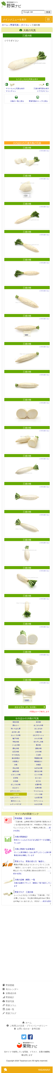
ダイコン (25, 24)
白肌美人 (16, 761)
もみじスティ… (15, 797)
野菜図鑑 (10, 985)
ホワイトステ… (15, 791)
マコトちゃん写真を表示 (15, 88)
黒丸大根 (16, 748)
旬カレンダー (12, 989)
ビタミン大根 (15, 774)
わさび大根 (38, 804)
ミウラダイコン (43, 91)
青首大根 (16, 722)
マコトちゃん (38, 791)
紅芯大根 (16, 751)
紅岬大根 (38, 787)
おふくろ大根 (15, 735)
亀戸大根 (16, 738)
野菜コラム (11, 1005)
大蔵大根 (38, 732)
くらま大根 (16, 745)
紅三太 (38, 781)
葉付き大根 (38, 771)
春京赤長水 (16, 758)
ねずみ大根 (38, 768)
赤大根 (38, 722)
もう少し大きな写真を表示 (27, 79)
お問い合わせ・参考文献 (28, 1028)
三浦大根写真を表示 (41, 88)
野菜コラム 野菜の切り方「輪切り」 (30, 861)
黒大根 (38, 745)
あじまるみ (38, 728)
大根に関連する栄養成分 (25, 849)
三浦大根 (27, 147)
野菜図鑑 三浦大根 (23, 818)
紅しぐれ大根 (15, 784)
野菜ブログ (11, 1013)
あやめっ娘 (16, 732)
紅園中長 (38, 784)
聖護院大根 (38, 758)
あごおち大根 (38, 725)
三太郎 (38, 755)
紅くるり (38, 778)
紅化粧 (15, 781)
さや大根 (38, 751)
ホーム (5, 24)
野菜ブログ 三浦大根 (24, 892)
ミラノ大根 (38, 794)
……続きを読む (45, 901)
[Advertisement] (27, 122)
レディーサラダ (15, 804)
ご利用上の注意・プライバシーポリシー (28, 1025)
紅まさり (16, 787)
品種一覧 (10, 1009)
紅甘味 (15, 778)
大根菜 (38, 764)
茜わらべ (16, 725)
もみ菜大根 (38, 797)
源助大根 (38, 748)
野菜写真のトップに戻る (38, 101)
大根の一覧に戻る (17, 101)
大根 (15, 764)
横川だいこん (15, 801)
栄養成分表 (11, 993)
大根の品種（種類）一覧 (25, 879)
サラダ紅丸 (16, 755)
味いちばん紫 (15, 728)
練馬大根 (16, 771)
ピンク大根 (38, 774)
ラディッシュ (38, 801)
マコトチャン (11, 91)
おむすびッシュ (38, 735)
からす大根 (38, 738)
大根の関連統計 (21, 836)
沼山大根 (16, 768)
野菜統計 (10, 997)
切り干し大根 (38, 741)
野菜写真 (14, 24)
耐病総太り (38, 761)
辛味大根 (16, 741)
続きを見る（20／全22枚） (26, 707)
